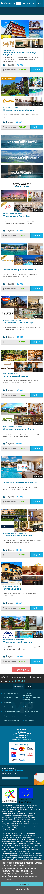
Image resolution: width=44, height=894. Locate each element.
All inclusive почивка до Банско (19, 429)
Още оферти (20, 669)
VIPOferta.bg (18, 686)
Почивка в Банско (12, 588)
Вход (23, 3)
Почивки (28, 707)
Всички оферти (8, 702)
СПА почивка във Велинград (17, 535)
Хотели (28, 686)
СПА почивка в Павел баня (16, 216)
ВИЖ (36, 69)
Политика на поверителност (27, 694)
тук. (23, 876)
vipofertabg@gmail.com (24, 739)
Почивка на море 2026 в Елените (20, 269)
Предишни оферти (31, 702)
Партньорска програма (11, 720)
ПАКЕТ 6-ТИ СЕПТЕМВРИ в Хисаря (20, 482)
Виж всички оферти (22, 186)
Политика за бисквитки (11, 698)
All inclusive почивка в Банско (18, 110)
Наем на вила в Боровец (15, 375)
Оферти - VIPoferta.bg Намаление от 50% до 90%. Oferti (7, 4)
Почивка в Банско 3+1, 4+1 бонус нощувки (19, 53)
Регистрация (30, 3)
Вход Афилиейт (30, 720)
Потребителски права (10, 693)
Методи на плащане (10, 716)
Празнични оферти (9, 707)
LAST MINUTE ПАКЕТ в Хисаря (18, 322)
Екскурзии (28, 716)
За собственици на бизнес (11, 711)
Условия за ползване (31, 711)
